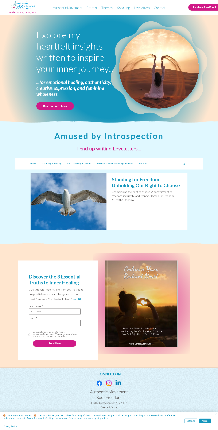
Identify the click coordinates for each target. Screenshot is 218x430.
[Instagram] (108, 383)
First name (35, 306)
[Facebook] (99, 383)
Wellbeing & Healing (51, 163)
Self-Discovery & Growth (79, 163)
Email (32, 318)
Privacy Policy (10, 426)
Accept (205, 420)
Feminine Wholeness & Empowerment (115, 163)
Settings (191, 420)
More (141, 163)
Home (33, 163)
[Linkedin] (118, 383)
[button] (183, 163)
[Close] (215, 414)
